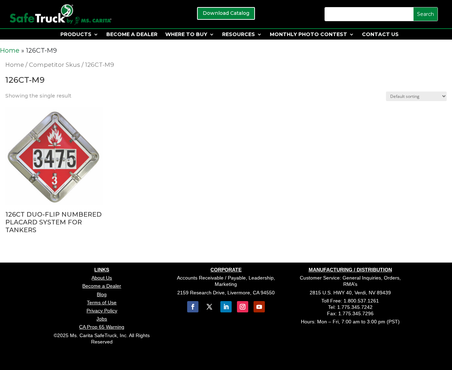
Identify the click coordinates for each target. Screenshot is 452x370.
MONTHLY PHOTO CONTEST (308, 34)
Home (9, 50)
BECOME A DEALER (131, 34)
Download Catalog (226, 13)
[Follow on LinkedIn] (226, 306)
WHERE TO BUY (186, 34)
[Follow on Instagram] (242, 306)
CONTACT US (380, 34)
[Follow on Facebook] (192, 306)
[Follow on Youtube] (259, 306)
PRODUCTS (75, 34)
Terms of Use (102, 302)
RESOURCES (238, 34)
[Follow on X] (209, 306)
